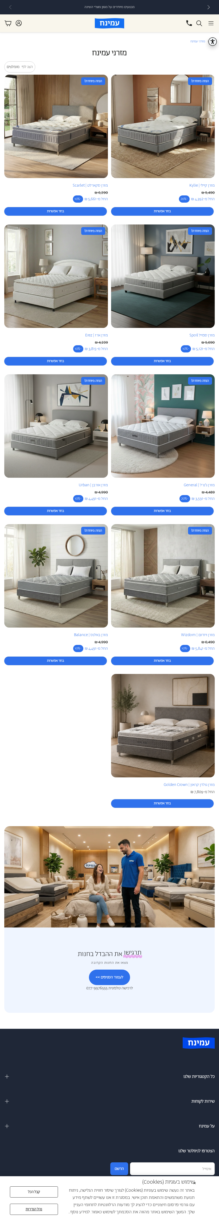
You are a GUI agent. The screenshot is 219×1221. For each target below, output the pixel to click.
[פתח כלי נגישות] (212, 41)
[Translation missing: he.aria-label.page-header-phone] (189, 23)
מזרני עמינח (197, 41)
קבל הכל (34, 1192)
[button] (211, 23)
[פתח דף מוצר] (163, 126)
